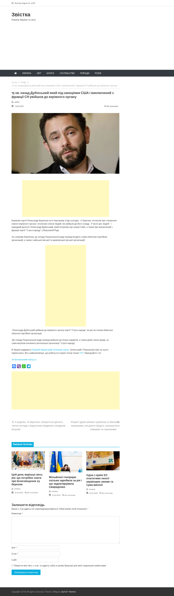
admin (17, 102)
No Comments (112, 106)
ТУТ (81, 353)
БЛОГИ (50, 73)
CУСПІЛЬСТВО (67, 73)
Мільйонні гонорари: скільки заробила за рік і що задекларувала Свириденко (65, 482)
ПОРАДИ (84, 73)
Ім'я (14, 547)
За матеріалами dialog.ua (24, 359)
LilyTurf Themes (68, 591)
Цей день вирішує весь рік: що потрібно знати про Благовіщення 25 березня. (27, 480)
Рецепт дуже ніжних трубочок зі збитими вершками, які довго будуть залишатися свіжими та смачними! (95, 425)
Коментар (17, 513)
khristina (17, 488)
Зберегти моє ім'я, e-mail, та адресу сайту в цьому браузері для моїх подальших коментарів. (60, 565)
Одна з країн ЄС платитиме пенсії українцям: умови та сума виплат (99, 480)
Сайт (14, 559)
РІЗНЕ (98, 73)
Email (15, 553)
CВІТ (39, 73)
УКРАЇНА (26, 73)
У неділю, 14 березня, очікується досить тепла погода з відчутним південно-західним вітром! (39, 425)
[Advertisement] (87, 49)
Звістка (21, 15)
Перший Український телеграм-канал (50, 349)
